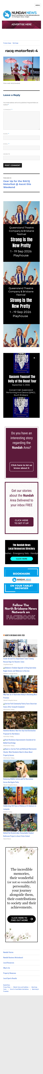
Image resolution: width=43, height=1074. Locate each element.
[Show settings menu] (34, 416)
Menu (38, 5)
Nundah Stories (8, 952)
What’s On (6, 968)
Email (6, 144)
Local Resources (8, 962)
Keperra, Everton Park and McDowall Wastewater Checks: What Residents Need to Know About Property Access (20, 752)
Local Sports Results (10, 978)
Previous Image (7, 43)
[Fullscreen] (38, 416)
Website (6, 154)
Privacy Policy (6, 987)
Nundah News (6, 985)
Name (6, 134)
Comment (7, 110)
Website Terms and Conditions (20, 987)
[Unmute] (30, 416)
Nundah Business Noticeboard (13, 957)
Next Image (15, 43)
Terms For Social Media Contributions (19, 989)
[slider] (19, 416)
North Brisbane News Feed (15, 635)
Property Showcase (9, 973)
